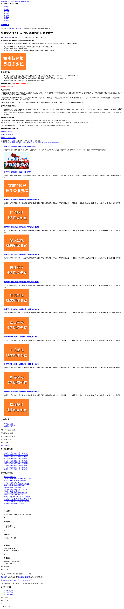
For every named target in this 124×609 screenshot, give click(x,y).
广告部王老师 (9, 592)
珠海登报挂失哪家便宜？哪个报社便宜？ (24, 364)
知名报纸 (6, 13)
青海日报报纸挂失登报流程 (12, 491)
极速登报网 (8, 37)
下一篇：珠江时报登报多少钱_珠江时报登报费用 (44, 143)
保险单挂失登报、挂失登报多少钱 (14, 487)
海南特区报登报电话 (7, 131)
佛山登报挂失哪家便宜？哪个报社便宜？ (24, 309)
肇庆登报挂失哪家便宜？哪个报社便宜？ (24, 227)
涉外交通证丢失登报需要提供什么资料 (15, 493)
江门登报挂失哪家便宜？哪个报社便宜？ (24, 199)
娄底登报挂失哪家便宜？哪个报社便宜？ (16, 465)
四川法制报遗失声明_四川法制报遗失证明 (16, 500)
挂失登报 (6, 8)
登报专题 (6, 17)
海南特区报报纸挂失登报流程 (20, 172)
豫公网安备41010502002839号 (24, 580)
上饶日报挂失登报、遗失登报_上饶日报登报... (17, 498)
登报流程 (6, 15)
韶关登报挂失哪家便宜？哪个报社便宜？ (24, 282)
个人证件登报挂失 (9, 425)
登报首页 (6, 6)
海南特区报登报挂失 (7, 135)
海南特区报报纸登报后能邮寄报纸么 (23, 146)
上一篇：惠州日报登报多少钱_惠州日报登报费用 (15, 143)
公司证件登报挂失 (9, 423)
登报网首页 (10, 28)
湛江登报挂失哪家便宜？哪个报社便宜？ (24, 254)
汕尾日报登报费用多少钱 (11, 482)
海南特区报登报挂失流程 (8, 138)
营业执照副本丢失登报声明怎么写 (14, 503)
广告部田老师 (9, 594)
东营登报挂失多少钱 (10, 477)
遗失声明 (6, 11)
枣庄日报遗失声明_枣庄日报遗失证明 (15, 480)
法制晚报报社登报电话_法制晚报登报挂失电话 (18, 478)
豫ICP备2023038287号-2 (8, 580)
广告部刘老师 (9, 591)
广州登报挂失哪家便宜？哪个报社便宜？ (16, 462)
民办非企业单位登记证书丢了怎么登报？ (16, 489)
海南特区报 (12, 141)
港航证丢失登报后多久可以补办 (13, 494)
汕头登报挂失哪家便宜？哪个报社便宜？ (24, 337)
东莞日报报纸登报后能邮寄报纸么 (14, 485)
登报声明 (6, 10)
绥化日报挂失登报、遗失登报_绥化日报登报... (17, 484)
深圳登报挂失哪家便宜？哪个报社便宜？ (24, 391)
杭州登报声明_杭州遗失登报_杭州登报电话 (17, 496)
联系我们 (6, 20)
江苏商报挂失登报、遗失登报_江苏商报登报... (17, 501)
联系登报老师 (5, 445)
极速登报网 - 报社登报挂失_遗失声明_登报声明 (15, 1)
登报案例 (6, 18)
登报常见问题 (8, 427)
